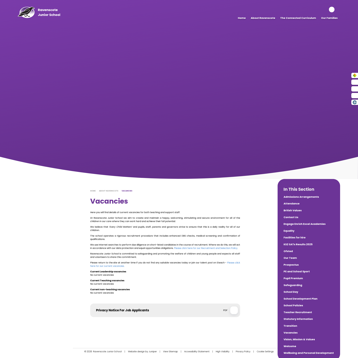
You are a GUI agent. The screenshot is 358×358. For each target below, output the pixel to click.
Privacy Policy (243, 351)
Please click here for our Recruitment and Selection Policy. (206, 248)
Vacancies (127, 191)
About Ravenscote (108, 191)
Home (93, 191)
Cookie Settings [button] (265, 351)
